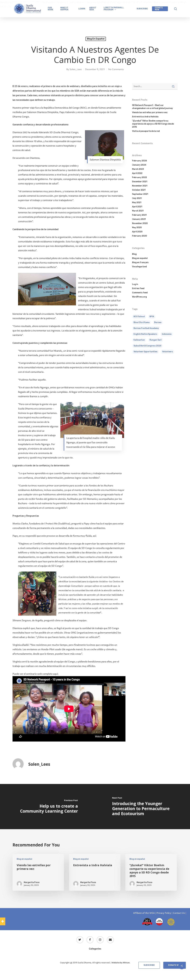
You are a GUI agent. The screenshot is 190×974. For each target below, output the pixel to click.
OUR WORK (50, 9)
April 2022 (137, 173)
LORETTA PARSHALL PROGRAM (114, 9)
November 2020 (140, 223)
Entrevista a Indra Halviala (145, 116)
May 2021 (136, 202)
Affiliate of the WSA (144, 913)
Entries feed (138, 288)
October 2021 (138, 190)
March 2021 (138, 211)
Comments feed (140, 292)
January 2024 (139, 165)
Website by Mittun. (121, 962)
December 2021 (139, 181)
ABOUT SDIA (92, 9)
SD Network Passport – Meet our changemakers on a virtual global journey (152, 106)
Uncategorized (139, 266)
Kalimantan (139, 340)
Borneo (157, 322)
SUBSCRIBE (142, 9)
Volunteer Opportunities (145, 351)
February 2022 (139, 177)
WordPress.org (139, 297)
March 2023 (138, 169)
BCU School (139, 316)
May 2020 (137, 227)
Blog (134, 254)
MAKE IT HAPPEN (64, 9)
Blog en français (140, 262)
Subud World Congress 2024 (147, 346)
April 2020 (137, 232)
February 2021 (139, 215)
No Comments (116, 69)
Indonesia (167, 334)
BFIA (152, 316)
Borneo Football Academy (146, 328)
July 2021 (137, 198)
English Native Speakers (145, 334)
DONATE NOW (159, 9)
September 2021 (140, 194)
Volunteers (167, 351)
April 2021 (137, 206)
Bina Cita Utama (142, 322)
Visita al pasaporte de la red (146, 131)
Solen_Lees (76, 69)
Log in (135, 284)
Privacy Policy (163, 913)
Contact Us (179, 913)
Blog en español (95, 38)
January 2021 (139, 219)
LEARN (81, 9)
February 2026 (139, 161)
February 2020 (139, 236)
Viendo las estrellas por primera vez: (150, 112)
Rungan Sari (156, 340)
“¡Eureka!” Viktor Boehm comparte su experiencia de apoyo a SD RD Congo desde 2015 (153, 124)
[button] (2, 921)
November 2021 (139, 186)
